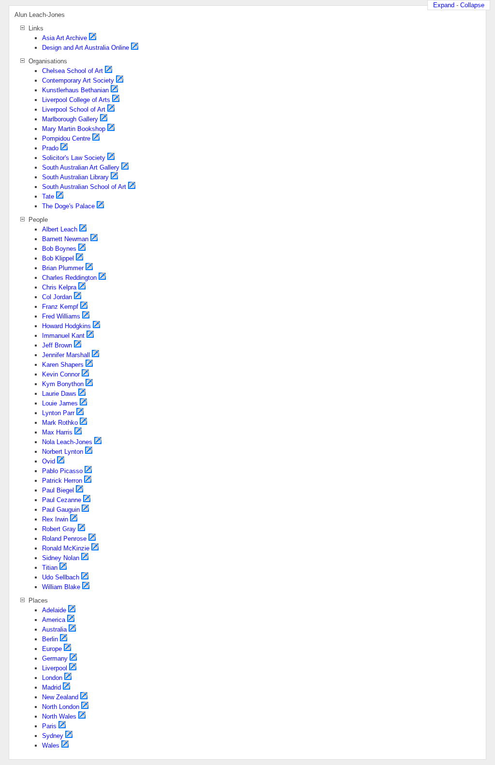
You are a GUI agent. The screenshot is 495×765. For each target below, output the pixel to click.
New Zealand (60, 697)
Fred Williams (61, 316)
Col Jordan (57, 297)
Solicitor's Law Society (73, 157)
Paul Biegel (58, 490)
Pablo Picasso (62, 471)
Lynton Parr (58, 413)
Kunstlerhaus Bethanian (75, 90)
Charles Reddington (69, 277)
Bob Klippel (58, 258)
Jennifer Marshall (66, 355)
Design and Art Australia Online (85, 47)
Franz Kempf (60, 306)
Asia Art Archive (64, 38)
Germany (55, 658)
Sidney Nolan (60, 558)
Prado (50, 148)
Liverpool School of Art (73, 109)
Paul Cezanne (61, 500)
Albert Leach (59, 229)
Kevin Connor (61, 374)
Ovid (48, 461)
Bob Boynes (59, 248)
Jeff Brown (57, 345)
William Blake (61, 587)
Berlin (50, 639)
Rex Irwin (55, 519)
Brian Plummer (63, 268)
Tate (48, 196)
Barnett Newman (65, 239)
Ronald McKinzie (65, 548)
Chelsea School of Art (72, 70)
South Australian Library (75, 177)
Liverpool (54, 668)
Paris (49, 726)
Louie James (60, 403)
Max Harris (57, 432)
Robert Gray (59, 529)
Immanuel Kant (63, 335)
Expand (443, 5)
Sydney (52, 735)
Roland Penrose (64, 538)
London (52, 677)
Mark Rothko (60, 422)
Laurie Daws (59, 393)
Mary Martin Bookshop (73, 128)
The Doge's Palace (68, 206)
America (53, 619)
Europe (52, 648)
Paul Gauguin (61, 509)
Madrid (51, 687)
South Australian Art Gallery (80, 167)
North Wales (59, 716)
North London (60, 706)
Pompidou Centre (66, 138)
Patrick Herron (62, 480)
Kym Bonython (63, 384)
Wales (50, 745)
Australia (54, 629)
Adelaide (54, 610)
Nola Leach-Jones (67, 442)
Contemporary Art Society (78, 80)
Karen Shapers (63, 364)
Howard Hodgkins (66, 326)
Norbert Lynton (62, 451)
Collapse (472, 5)
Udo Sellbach (60, 577)
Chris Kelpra (59, 287)
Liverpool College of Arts (76, 99)
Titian (50, 567)
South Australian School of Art (84, 186)
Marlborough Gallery (70, 119)
